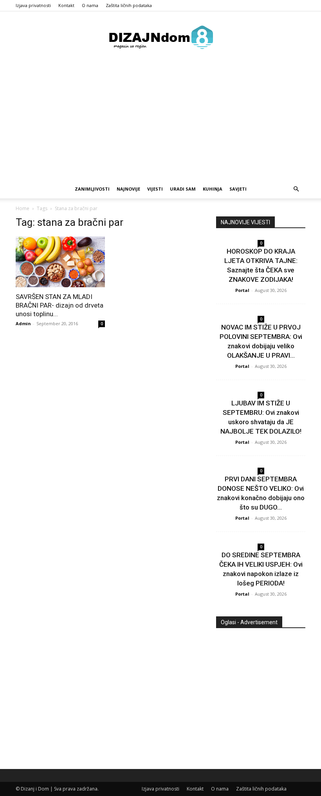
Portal (242, 290)
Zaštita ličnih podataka (129, 5)
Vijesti (155, 189)
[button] (296, 189)
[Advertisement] (160, 121)
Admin (23, 323)
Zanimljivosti (92, 189)
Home (22, 208)
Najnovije (128, 189)
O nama (90, 5)
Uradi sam (183, 189)
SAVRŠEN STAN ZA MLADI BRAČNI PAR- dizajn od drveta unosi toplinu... (59, 305)
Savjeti (238, 189)
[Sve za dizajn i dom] (160, 37)
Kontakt (66, 5)
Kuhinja (212, 189)
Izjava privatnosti (33, 5)
